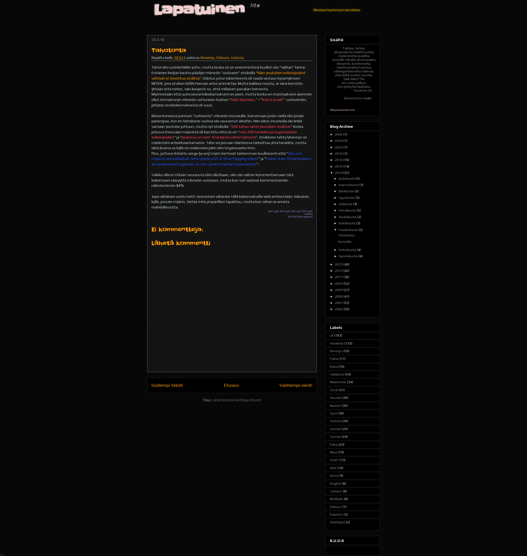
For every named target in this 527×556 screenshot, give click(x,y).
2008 (339, 296)
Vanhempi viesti (295, 385)
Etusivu (231, 385)
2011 (339, 277)
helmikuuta (348, 250)
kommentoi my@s (358, 98)
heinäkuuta (348, 210)
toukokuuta (348, 217)
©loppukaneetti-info (342, 109)
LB (331, 335)
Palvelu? (336, 515)
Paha (334, 445)
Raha (334, 367)
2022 (339, 147)
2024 (339, 141)
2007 (339, 303)
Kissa (334, 476)
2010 (339, 284)
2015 (339, 166)
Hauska (335, 398)
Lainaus (336, 491)
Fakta (334, 359)
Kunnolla (344, 242)
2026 (339, 134)
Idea (333, 468)
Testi (334, 390)
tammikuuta (348, 256)
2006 (339, 309)
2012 (339, 271)
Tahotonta (346, 235)
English (335, 484)
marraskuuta (349, 185)
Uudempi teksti (167, 385)
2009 (339, 290)
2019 (339, 154)
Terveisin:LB (362, 90)
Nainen (335, 406)
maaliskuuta (349, 230)
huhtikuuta (347, 223)
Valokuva (337, 374)
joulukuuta (347, 178)
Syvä (333, 413)
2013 (339, 264)
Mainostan (338, 382)
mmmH (335, 429)
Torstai (335, 437)
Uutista (237, 57)
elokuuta (346, 204)
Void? (334, 460)
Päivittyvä (337, 522)
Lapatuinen (200, 9)
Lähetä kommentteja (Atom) (237, 400)
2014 (339, 173)
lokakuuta (347, 191)
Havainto (337, 343)
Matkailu (336, 499)
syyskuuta (347, 198)
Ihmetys (208, 57)
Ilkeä (333, 452)
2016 (339, 160)
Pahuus (223, 57)
